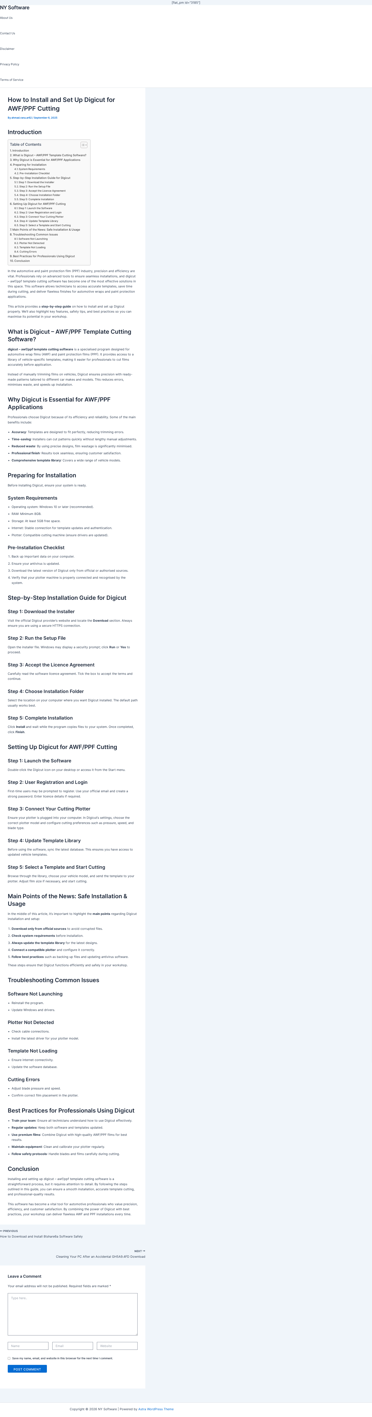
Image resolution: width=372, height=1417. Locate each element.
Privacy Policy (9, 64)
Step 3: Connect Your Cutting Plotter (41, 216)
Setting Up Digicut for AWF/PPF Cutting (39, 203)
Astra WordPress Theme (156, 1409)
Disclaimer (7, 49)
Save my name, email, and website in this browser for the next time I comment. (62, 1358)
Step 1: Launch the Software (35, 208)
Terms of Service (11, 80)
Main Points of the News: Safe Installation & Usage (46, 229)
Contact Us (7, 33)
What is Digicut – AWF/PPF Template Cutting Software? (49, 155)
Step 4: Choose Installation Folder (40, 195)
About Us (6, 18)
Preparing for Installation (29, 164)
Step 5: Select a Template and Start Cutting (45, 225)
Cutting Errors (28, 251)
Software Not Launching (33, 238)
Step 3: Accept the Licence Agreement (42, 190)
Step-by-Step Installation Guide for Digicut (41, 177)
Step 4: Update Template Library (39, 220)
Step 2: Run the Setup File (34, 186)
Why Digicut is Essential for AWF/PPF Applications (46, 159)
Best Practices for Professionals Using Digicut (44, 256)
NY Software (14, 7)
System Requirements (32, 169)
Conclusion (22, 260)
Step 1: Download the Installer (36, 182)
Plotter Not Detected (31, 243)
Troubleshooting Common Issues (35, 234)
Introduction (20, 150)
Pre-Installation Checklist (35, 173)
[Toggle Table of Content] (82, 145)
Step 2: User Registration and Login (40, 212)
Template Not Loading (32, 247)
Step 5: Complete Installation (36, 199)
